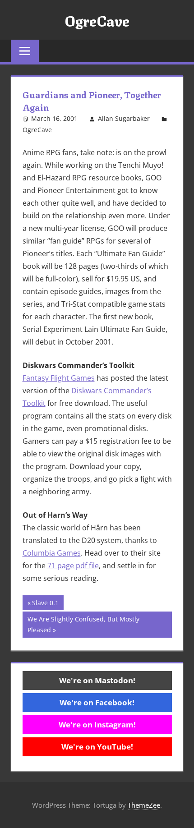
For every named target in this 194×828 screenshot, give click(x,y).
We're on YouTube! (97, 746)
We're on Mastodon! (97, 680)
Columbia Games (52, 553)
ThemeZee (144, 805)
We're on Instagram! (97, 724)
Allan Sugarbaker (124, 118)
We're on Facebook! (97, 702)
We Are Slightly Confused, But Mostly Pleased (83, 624)
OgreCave (97, 20)
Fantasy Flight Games (59, 378)
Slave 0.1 (45, 604)
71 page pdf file (73, 565)
